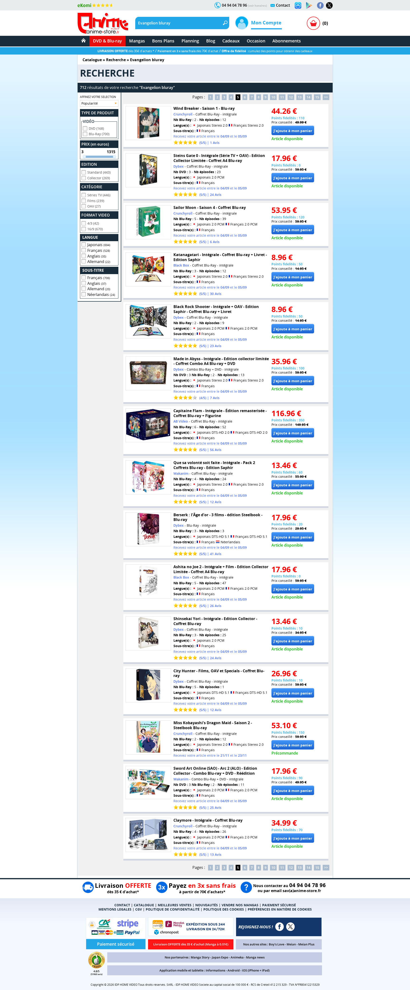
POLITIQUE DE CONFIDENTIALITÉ (173, 909)
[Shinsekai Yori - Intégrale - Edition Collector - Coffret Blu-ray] (148, 633)
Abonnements (286, 41)
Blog (210, 41)
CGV (138, 909)
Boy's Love (276, 944)
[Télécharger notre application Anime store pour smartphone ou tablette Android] (309, 5)
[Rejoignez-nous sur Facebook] (320, 5)
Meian (291, 944)
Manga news (255, 957)
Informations (215, 970)
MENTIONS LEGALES (114, 909)
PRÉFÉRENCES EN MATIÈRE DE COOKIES (280, 909)
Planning (190, 41)
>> (326, 97)
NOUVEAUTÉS (206, 905)
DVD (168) (96, 128)
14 (308, 97)
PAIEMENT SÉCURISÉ (279, 905)
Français (98, 250)
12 (291, 97)
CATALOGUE (144, 905)
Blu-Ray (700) (99, 134)
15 (317, 97)
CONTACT (122, 905)
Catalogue (92, 59)
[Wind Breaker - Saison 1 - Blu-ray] (148, 123)
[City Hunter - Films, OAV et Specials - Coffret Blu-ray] (148, 685)
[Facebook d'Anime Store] (279, 926)
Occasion (256, 41)
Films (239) (95, 200)
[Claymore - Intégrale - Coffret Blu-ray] (148, 835)
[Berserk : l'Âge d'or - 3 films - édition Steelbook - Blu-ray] (148, 529)
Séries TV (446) (98, 195)
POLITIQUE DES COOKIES (223, 909)
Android (234, 970)
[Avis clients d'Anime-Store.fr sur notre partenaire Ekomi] (95, 5)
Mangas (137, 41)
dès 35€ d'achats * (126, 51)
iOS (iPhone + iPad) (256, 970)
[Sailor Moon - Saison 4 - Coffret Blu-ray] (148, 222)
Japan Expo (220, 957)
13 (300, 97)
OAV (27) (94, 206)
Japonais (98, 244)
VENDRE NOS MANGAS (240, 905)
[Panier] (313, 23)
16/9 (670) (95, 229)
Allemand (98, 261)
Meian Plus (306, 944)
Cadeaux (231, 41)
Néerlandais (101, 294)
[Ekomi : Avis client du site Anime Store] (96, 967)
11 (282, 97)
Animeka (237, 957)
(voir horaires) (257, 6)
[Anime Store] (103, 23)
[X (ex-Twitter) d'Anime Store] (290, 926)
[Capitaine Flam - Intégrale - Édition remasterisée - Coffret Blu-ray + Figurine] (148, 425)
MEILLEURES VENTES (174, 905)
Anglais (96, 256)
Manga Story (200, 957)
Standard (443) (99, 172)
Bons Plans (163, 41)
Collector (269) (98, 178)
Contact (283, 5)
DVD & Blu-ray (107, 41)
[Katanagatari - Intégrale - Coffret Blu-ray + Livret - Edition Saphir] (148, 269)
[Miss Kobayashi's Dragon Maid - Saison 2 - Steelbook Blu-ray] (148, 737)
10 (273, 97)
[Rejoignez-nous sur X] (329, 5)
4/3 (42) (93, 223)
